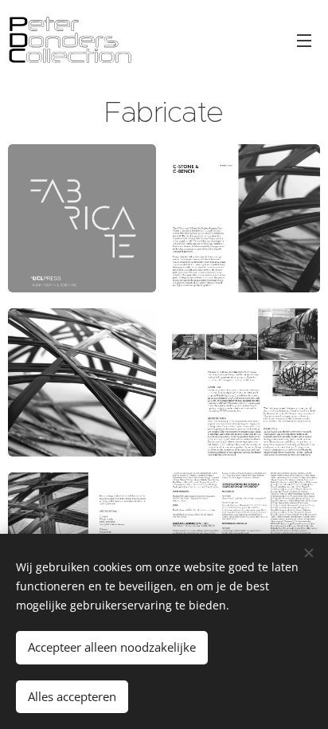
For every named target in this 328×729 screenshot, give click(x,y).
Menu (304, 40)
